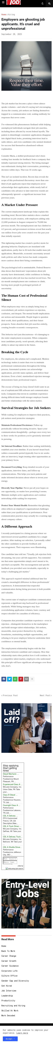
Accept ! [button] (10, 1038)
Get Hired (6, 985)
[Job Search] (14, 868)
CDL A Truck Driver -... (12, 826)
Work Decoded (8, 1015)
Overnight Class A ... (11, 805)
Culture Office (9, 975)
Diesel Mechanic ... (11, 773)
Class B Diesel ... (10, 794)
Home (3, 14)
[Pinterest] (20, 679)
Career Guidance (10, 965)
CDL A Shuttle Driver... (12, 847)
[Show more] (32, 679)
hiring (11, 14)
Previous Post (10, 695)
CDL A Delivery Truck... (12, 836)
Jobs (19, 866)
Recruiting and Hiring (13, 1005)
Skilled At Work (9, 1010)
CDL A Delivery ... (10, 815)
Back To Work (8, 951)
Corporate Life (9, 970)
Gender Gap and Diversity (15, 980)
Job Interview (8, 990)
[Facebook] (3, 679)
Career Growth (8, 961)
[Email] (26, 679)
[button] (3, 2)
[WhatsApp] (15, 679)
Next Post (45, 695)
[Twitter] (9, 679)
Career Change (8, 956)
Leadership (7, 995)
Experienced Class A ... (12, 784)
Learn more (22, 1033)
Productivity (8, 1000)
